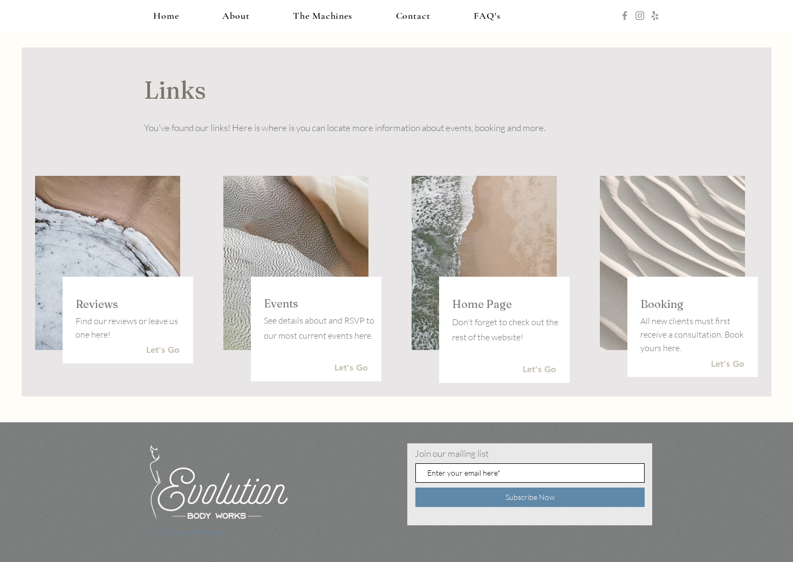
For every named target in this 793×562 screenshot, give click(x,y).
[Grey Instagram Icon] (640, 16)
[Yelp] (655, 16)
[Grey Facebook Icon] (625, 16)
